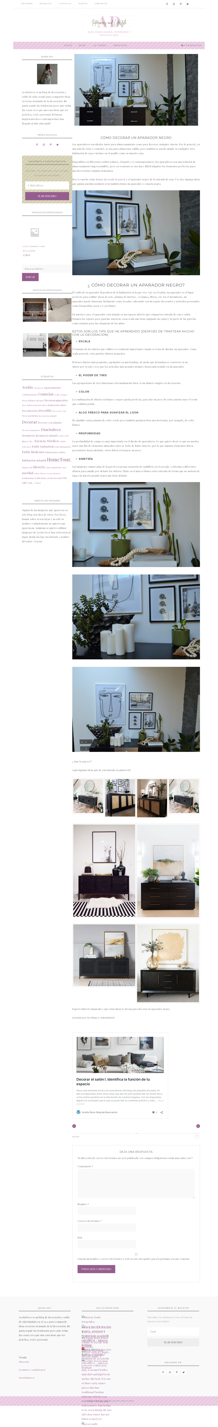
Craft (56, 394)
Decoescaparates (56, 400)
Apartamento (52, 387)
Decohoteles (30, 410)
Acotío (75, 1137)
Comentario (85, 1166)
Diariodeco (51, 429)
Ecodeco (62, 436)
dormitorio (28, 435)
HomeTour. (59, 459)
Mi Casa (62, 467)
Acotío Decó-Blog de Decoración (109, 25)
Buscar (30, 277)
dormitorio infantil (46, 435)
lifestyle (39, 467)
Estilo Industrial (43, 446)
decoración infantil (47, 416)
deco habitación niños (54, 405)
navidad (27, 473)
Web (80, 1237)
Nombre (83, 1204)
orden (36, 473)
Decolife (45, 410)
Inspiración (27, 467)
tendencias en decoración (48, 478)
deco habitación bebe (32, 405)
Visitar (38, 483)
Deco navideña (30, 415)
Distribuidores (27, 1377)
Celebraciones (30, 394)
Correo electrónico (90, 1221)
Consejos (45, 394)
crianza (63, 395)
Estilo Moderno (33, 452)
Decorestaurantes (31, 430)
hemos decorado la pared (111, 179)
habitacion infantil (34, 460)
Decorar (30, 421)
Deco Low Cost (59, 411)
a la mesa (38, 388)
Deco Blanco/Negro (33, 400)
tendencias (28, 478)
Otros (43, 473)
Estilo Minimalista (62, 447)
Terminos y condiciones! (32, 1369)
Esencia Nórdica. (47, 441)
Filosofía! (24, 1361)
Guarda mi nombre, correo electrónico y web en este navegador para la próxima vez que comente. (134, 1258)
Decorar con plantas (50, 422)
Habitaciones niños (55, 452)
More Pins (90, 1349)
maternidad (52, 467)
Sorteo (57, 473)
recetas (49, 473)
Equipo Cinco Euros (123, 1401)
